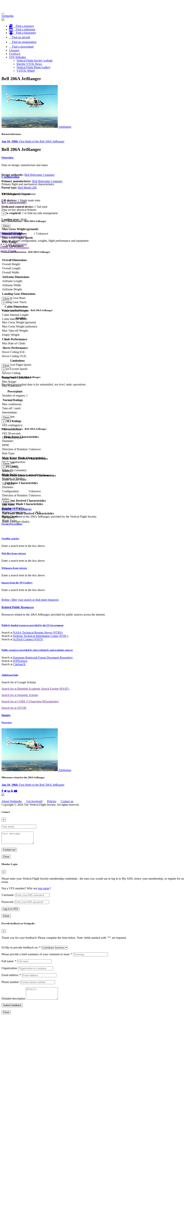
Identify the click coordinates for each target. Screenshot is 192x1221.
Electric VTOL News (29, 63)
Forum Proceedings (12, 523)
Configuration (11, 176)
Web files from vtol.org (14, 553)
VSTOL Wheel (25, 70)
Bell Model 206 (27, 187)
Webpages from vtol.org (14, 568)
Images (6, 715)
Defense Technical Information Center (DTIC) (40, 636)
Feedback (14, 53)
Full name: (9, 961)
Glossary (14, 50)
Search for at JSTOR (14, 707)
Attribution (64, 126)
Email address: (11, 975)
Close (6, 225)
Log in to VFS (10, 909)
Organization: (10, 968)
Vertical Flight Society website (34, 60)
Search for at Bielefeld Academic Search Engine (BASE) (35, 688)
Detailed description (13, 998)
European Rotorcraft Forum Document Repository (43, 657)
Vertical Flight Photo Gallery (33, 67)
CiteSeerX (19, 664)
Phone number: (11, 982)
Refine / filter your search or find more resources (30, 599)
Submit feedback (12, 1005)
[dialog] (96, 220)
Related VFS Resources (17, 509)
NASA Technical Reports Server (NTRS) (37, 632)
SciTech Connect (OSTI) (28, 639)
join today (44, 888)
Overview (8, 157)
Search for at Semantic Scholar (20, 695)
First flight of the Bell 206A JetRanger (33, 141)
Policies (51, 801)
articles (10, 538)
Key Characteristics (14, 202)
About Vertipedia (12, 801)
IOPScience (20, 660)
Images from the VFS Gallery (17, 582)
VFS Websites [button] (17, 57)
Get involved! (34, 801)
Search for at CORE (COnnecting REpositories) (30, 701)
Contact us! (9, 849)
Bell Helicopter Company (39, 174)
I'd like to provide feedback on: (21, 947)
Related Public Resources (18, 607)
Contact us (67, 801)
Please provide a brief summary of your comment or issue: (37, 954)
